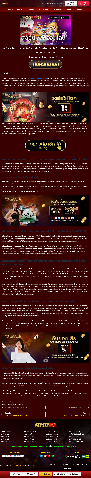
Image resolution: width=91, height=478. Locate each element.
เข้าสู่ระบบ (47, 474)
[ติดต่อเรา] (70, 474)
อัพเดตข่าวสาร (58, 10)
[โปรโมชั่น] (28, 474)
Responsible (68, 468)
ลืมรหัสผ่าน (69, 10)
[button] (86, 73)
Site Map (53, 464)
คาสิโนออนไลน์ (43, 10)
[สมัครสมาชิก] (55, 474)
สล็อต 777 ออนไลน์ (36, 78)
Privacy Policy (64, 464)
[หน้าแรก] (14, 474)
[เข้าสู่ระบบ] (42, 474)
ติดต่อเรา (80, 10)
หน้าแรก (10, 10)
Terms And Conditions (79, 464)
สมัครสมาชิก (61, 474)
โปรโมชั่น (20, 10)
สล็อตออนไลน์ (31, 10)
